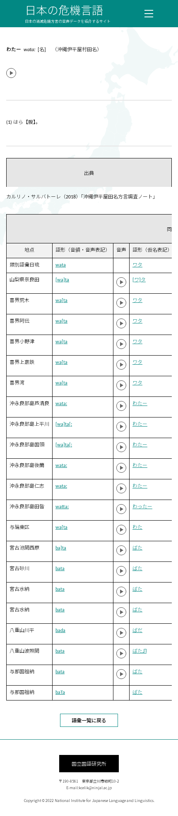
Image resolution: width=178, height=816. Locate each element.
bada (60, 630)
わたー (139, 403)
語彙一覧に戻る (89, 720)
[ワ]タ (139, 280)
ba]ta (60, 548)
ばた (137, 548)
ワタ (137, 265)
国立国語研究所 (89, 763)
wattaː (62, 507)
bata (60, 568)
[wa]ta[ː (63, 424)
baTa (60, 692)
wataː (61, 403)
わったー (142, 507)
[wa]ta (62, 280)
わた (137, 527)
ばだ (137, 630)
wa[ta (61, 300)
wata (60, 265)
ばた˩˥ (139, 651)
